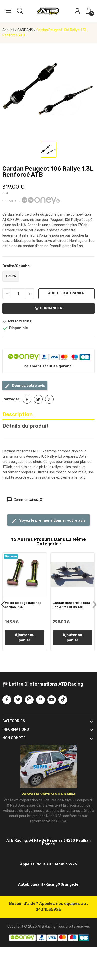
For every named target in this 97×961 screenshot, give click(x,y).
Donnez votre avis (28, 386)
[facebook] (6, 699)
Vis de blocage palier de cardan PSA (23, 605)
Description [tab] (17, 414)
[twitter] (18, 699)
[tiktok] (62, 699)
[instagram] (29, 699)
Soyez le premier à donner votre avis (51, 520)
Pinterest (49, 399)
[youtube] (51, 699)
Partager (27, 399)
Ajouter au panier (66, 293)
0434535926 (48, 909)
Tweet (38, 399)
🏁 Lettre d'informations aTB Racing (42, 684)
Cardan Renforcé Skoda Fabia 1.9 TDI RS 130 (71, 605)
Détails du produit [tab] (25, 426)
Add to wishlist (19, 321)
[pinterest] (40, 699)
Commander (51, 308)
